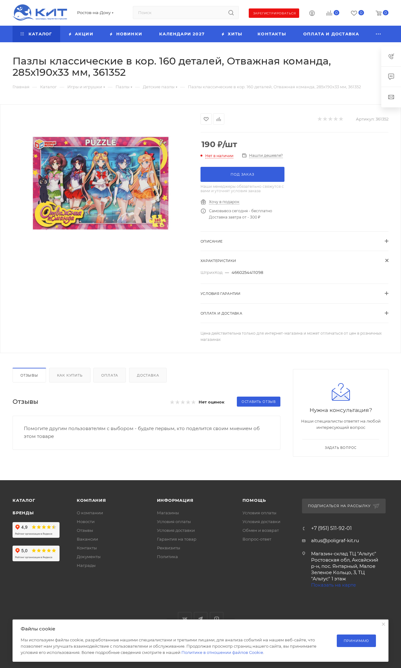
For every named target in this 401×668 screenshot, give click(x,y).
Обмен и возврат (260, 530)
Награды (86, 565)
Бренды (23, 512)
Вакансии (87, 539)
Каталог (24, 500)
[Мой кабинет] (312, 14)
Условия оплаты (174, 521)
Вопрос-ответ (256, 539)
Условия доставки (176, 530)
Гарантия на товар (176, 539)
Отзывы (29, 375)
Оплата (109, 375)
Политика (167, 556)
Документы (89, 556)
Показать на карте (333, 585)
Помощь (254, 500)
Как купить (70, 375)
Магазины (168, 512)
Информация (175, 500)
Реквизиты (168, 547)
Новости (86, 521)
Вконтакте (184, 618)
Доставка (148, 375)
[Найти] (231, 12)
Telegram (200, 618)
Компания (91, 500)
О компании (90, 512)
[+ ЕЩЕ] (379, 34)
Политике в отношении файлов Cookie (222, 652)
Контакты (87, 547)
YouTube (216, 618)
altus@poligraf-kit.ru (335, 540)
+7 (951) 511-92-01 (331, 528)
